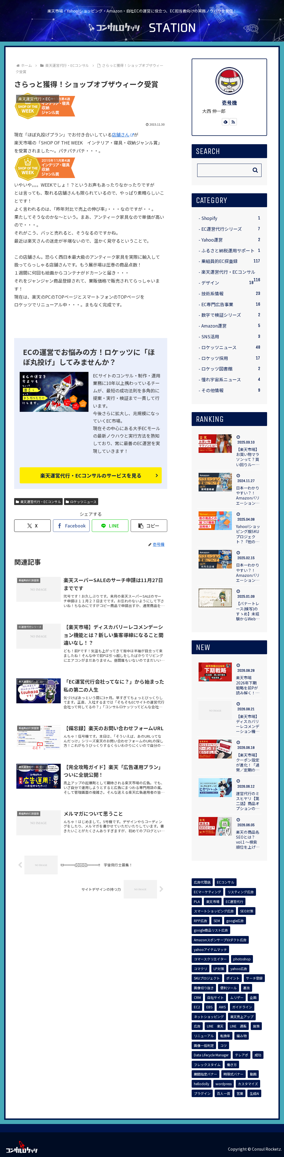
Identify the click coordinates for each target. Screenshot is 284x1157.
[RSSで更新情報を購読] (233, 121)
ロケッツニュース (83, 501)
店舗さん (121, 134)
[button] (149, 525)
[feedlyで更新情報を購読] (225, 121)
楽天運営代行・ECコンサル (40, 501)
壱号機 (229, 102)
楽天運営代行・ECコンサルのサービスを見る (90, 475)
